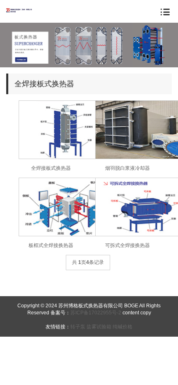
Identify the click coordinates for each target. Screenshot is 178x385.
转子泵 (77, 327)
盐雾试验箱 (99, 327)
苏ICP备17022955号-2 (96, 313)
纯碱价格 (122, 327)
